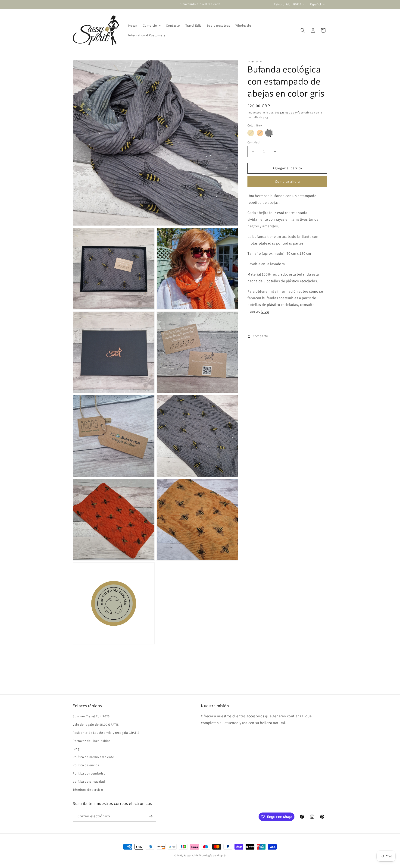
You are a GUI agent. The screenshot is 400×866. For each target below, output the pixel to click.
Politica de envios (86, 765)
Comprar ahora (287, 181)
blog (265, 311)
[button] (151, 25)
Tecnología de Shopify (212, 855)
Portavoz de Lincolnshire (91, 741)
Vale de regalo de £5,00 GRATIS (96, 724)
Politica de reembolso (89, 773)
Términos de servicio (88, 790)
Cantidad (253, 142)
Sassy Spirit (191, 855)
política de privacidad (89, 781)
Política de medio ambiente (93, 757)
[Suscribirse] (151, 816)
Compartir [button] (260, 336)
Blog (76, 749)
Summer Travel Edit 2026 (91, 716)
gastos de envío (290, 112)
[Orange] (260, 133)
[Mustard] (250, 133)
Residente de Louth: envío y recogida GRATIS (106, 733)
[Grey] (269, 133)
